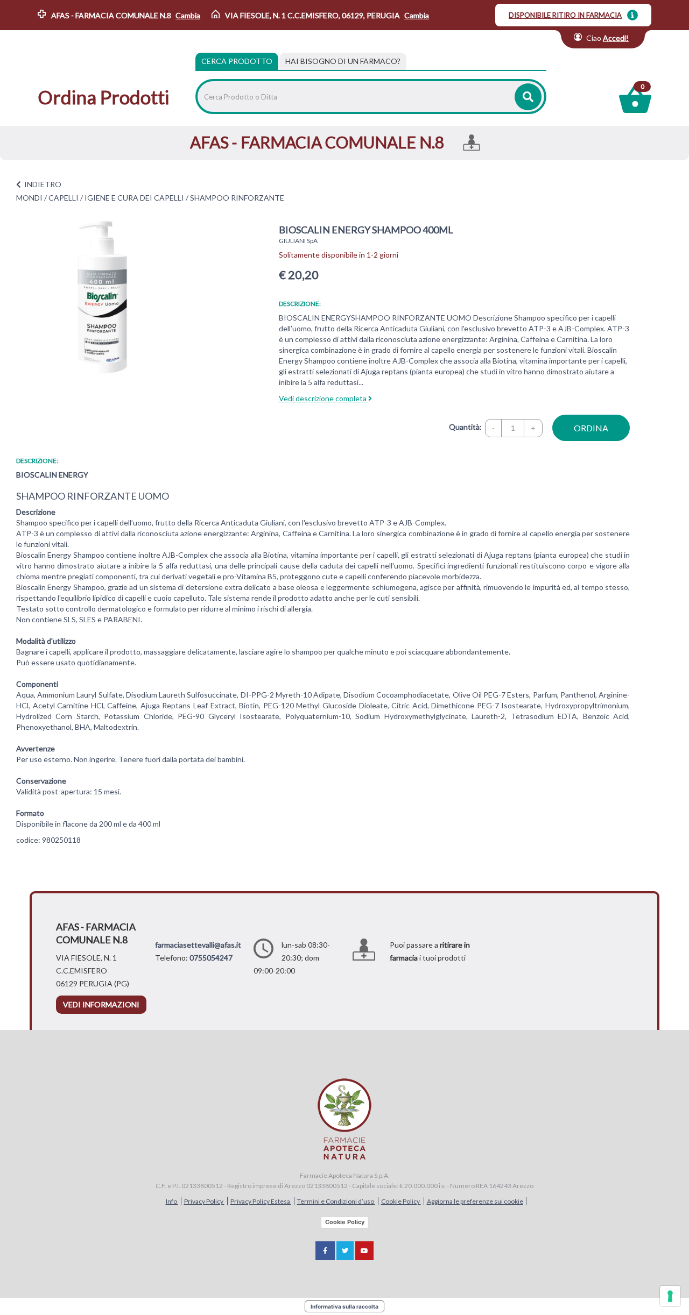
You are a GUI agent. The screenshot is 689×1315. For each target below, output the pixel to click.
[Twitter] (345, 1250)
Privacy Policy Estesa (260, 1201)
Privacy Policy (204, 1201)
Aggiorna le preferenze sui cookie (475, 1201)
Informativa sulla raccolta (344, 1306)
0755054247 (211, 957)
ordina (591, 428)
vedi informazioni (101, 1004)
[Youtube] (364, 1250)
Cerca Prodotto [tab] (236, 61)
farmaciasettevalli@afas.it (198, 944)
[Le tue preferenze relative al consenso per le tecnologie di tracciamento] (670, 1296)
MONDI (29, 197)
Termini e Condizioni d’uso (336, 1201)
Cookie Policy (401, 1201)
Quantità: (465, 426)
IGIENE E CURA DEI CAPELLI (134, 197)
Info (172, 1201)
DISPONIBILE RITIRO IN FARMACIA (565, 15)
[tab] (342, 61)
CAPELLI (63, 197)
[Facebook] (325, 1250)
